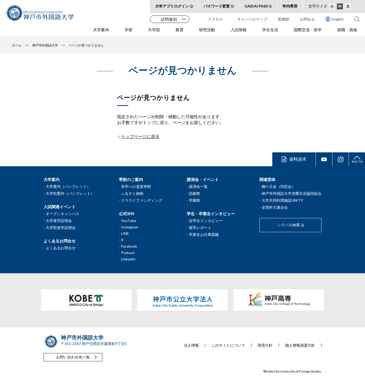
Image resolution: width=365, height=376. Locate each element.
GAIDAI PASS (256, 6)
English (338, 19)
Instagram (129, 227)
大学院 (154, 29)
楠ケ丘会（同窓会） (278, 186)
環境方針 (265, 345)
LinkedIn (128, 259)
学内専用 (289, 6)
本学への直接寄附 (136, 186)
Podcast (128, 252)
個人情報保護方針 (300, 345)
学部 (129, 29)
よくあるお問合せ (61, 248)
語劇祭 (194, 193)
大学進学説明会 (59, 220)
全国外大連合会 (275, 207)
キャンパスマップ (252, 19)
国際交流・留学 (308, 29)
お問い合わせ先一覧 (73, 357)
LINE (125, 233)
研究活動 (207, 29)
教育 (180, 29)
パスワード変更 (217, 6)
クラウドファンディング (141, 200)
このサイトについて (228, 345)
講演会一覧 (198, 186)
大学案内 (101, 29)
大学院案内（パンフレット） (70, 193)
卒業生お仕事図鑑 (204, 234)
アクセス (215, 19)
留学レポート (200, 227)
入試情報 (239, 29)
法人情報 (191, 345)
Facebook (129, 246)
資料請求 (297, 158)
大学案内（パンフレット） (68, 186)
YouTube (128, 220)
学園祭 (194, 200)
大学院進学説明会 (61, 227)
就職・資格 (347, 29)
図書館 (283, 19)
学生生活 (270, 29)
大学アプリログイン (172, 6)
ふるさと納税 (132, 193)
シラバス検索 (288, 225)
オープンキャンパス (62, 213)
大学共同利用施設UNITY (282, 200)
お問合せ (307, 19)
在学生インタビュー (206, 220)
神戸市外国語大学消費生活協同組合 (291, 193)
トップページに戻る (140, 136)
